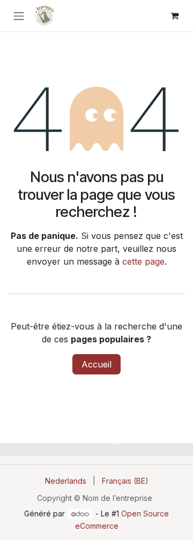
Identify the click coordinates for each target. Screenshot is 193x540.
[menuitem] (65, 481)
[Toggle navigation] (18, 15)
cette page (143, 261)
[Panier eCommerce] (174, 15)
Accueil (96, 364)
